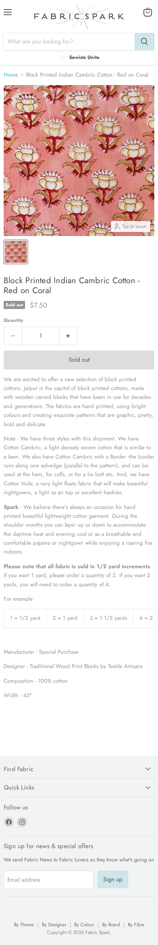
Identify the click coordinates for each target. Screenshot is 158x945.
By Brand (111, 924)
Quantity (13, 320)
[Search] (144, 41)
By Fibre (136, 924)
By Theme (24, 924)
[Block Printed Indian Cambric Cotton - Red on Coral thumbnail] (16, 252)
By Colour (84, 924)
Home (11, 75)
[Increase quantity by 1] (69, 336)
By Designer (54, 924)
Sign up (112, 879)
